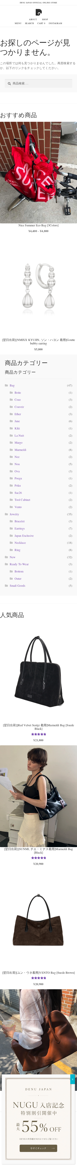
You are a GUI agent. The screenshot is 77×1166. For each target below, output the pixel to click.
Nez (17, 457)
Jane (17, 421)
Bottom (19, 571)
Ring (18, 550)
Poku (18, 485)
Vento (18, 507)
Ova (17, 471)
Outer (18, 578)
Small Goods (17, 585)
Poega (18, 478)
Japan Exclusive (24, 535)
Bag (12, 385)
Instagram (55, 23)
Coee (18, 399)
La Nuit (19, 435)
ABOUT (33, 19)
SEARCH (29, 23)
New (13, 557)
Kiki (17, 428)
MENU (18, 23)
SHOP (45, 19)
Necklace (20, 543)
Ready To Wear (19, 564)
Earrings (20, 528)
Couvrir (19, 407)
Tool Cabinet (22, 500)
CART (41, 23)
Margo (19, 442)
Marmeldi (20, 450)
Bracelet (19, 521)
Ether (18, 414)
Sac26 (18, 493)
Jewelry (14, 514)
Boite (18, 392)
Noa (17, 464)
